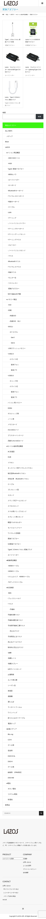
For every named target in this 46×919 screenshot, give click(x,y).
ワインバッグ (12, 712)
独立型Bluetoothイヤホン (17, 473)
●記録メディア (11, 729)
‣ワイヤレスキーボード (16, 196)
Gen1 (11, 337)
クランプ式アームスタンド (17, 500)
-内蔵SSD (12, 316)
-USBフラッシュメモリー (16, 348)
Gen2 (11, 343)
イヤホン (11, 462)
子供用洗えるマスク (15, 636)
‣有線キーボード (13, 201)
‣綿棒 (10, 653)
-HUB (10, 163)
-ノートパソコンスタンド (17, 250)
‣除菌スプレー (13, 663)
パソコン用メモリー (15, 403)
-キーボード (12, 185)
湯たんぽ (11, 702)
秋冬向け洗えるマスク (15, 647)
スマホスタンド (13, 506)
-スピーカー (12, 245)
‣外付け (10, 326)
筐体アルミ (13, 365)
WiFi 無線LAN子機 (14, 294)
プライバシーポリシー (29, 869)
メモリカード (12, 424)
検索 (4, 112)
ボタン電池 (12, 789)
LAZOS (7, 147)
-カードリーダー (13, 180)
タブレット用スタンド (15, 517)
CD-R (10, 740)
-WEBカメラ (12, 174)
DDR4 (10, 408)
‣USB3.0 (11, 375)
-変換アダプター (13, 288)
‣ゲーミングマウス (14, 240)
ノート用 (11, 419)
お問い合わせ (27, 862)
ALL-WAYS (8, 131)
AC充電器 (11, 451)
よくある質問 (27, 866)
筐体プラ (12, 370)
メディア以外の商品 (10, 896)
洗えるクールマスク (15, 642)
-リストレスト (13, 283)
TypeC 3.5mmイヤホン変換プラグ (20, 549)
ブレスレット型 (13, 490)
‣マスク (10, 604)
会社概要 (25, 872)
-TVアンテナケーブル (15, 582)
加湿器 (10, 691)
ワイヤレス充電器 (14, 533)
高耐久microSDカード (15, 441)
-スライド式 (13, 359)
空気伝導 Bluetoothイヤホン (18, 479)
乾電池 (10, 799)
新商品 (7, 805)
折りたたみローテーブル (16, 718)
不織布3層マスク (14, 615)
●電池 (8, 783)
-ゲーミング (12, 218)
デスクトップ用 (13, 413)
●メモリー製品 (11, 299)
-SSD (9, 305)
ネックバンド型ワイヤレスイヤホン (20, 468)
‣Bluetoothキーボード (15, 191)
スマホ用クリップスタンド (17, 511)
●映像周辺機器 (11, 560)
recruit (25, 859)
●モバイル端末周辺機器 (14, 446)
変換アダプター (13, 538)
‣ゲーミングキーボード (16, 229)
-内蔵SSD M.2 (14, 321)
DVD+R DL (11, 756)
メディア (9, 136)
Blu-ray (10, 734)
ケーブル (11, 484)
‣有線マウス (12, 272)
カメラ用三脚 (12, 680)
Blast (7, 142)
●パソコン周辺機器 (13, 153)
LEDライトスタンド (15, 669)
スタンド (11, 495)
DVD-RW (11, 778)
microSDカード (13, 430)
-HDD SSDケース (14, 158)
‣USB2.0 (11, 354)
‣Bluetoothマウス (14, 261)
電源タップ (12, 723)
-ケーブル (11, 207)
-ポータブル (13, 332)
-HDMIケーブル (13, 566)
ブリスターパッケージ (15, 435)
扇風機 (10, 696)
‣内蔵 (10, 310)
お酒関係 (11, 674)
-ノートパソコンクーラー (17, 223)
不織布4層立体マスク (15, 620)
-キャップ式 (13, 381)
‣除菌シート (12, 658)
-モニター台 (12, 278)
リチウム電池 (12, 794)
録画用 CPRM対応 (15, 772)
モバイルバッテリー (15, 528)
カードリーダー (13, 555)
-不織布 (11, 609)
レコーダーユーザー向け (11, 893)
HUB (9, 457)
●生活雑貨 (10, 587)
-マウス (10, 256)
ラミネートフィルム (15, 707)
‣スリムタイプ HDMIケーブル (19, 576)
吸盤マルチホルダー (15, 522)
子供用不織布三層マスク (16, 625)
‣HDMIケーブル (13, 571)
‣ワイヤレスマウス (14, 267)
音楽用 (10, 750)
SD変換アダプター (14, 544)
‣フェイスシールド (14, 598)
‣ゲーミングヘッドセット (17, 234)
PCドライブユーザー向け (11, 889)
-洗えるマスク (13, 631)
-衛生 (10, 593)
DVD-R (10, 761)
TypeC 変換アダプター (16, 169)
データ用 (11, 745)
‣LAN (9, 212)
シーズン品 (12, 685)
